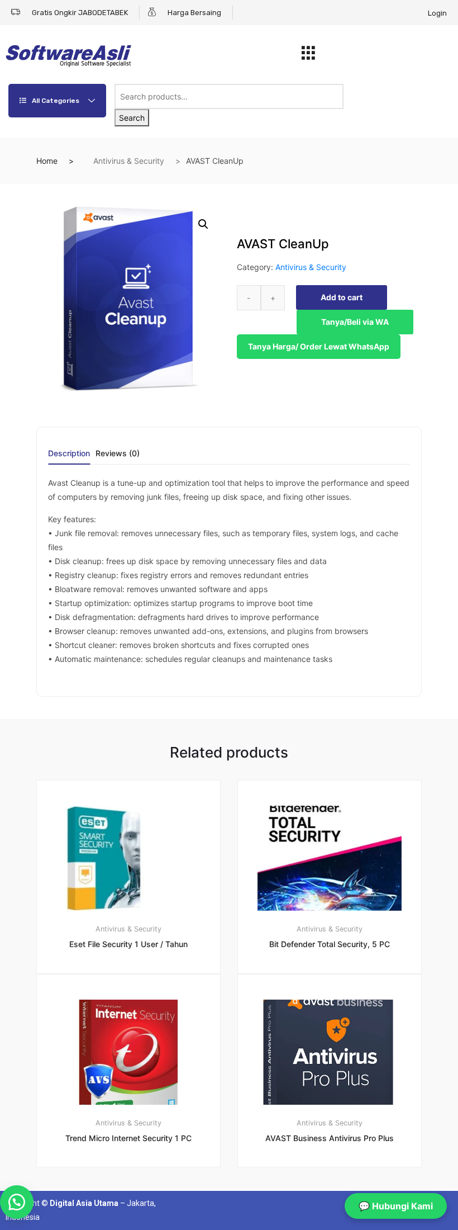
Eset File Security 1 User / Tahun (128, 944)
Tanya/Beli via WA (355, 322)
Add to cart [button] (135, 1205)
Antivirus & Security (128, 160)
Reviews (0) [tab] (118, 454)
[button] (203, 224)
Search (132, 117)
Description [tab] (69, 454)
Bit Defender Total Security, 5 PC (329, 944)
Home (47, 160)
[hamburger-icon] (308, 56)
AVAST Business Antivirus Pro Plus (329, 1138)
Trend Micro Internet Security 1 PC (128, 1138)
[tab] (69, 457)
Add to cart (341, 297)
